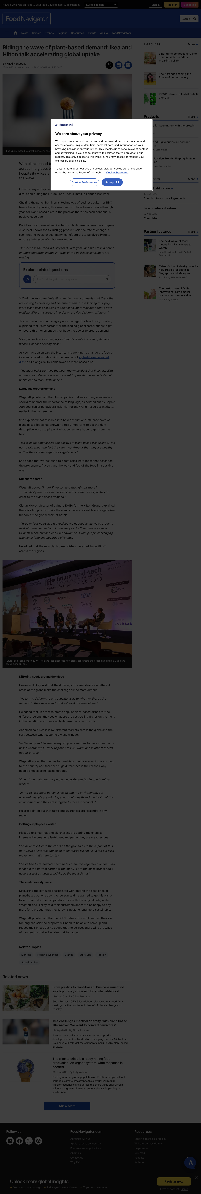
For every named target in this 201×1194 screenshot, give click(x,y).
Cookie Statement (117, 172)
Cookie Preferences (84, 182)
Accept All (112, 182)
